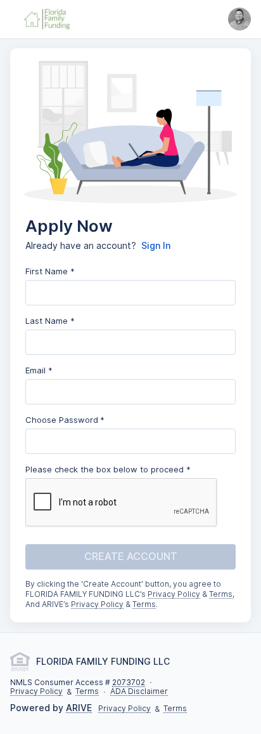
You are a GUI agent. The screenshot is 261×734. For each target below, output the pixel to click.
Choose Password (61, 420)
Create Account (130, 556)
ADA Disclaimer (139, 692)
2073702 (128, 683)
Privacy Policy (174, 595)
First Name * (50, 271)
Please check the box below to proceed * (108, 469)
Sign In (155, 245)
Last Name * (50, 321)
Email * (39, 370)
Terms (220, 595)
